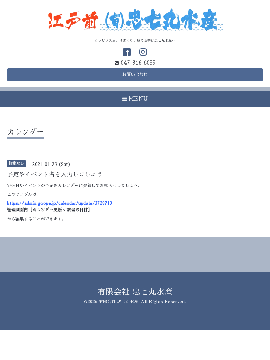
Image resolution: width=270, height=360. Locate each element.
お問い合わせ (135, 74)
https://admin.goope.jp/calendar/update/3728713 (59, 203)
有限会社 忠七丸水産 (135, 292)
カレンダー (25, 132)
